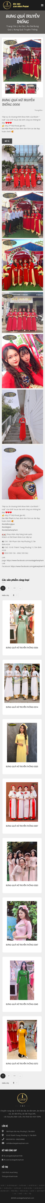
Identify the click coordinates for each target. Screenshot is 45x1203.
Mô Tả (7, 141)
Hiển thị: (5, 595)
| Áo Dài (20, 26)
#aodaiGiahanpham (10, 530)
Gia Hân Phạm (8, 128)
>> (15, 588)
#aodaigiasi (6, 527)
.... (20, 588)
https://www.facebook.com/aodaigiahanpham (25, 560)
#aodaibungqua (8, 524)
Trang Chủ (11, 26)
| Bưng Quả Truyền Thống (25, 29)
